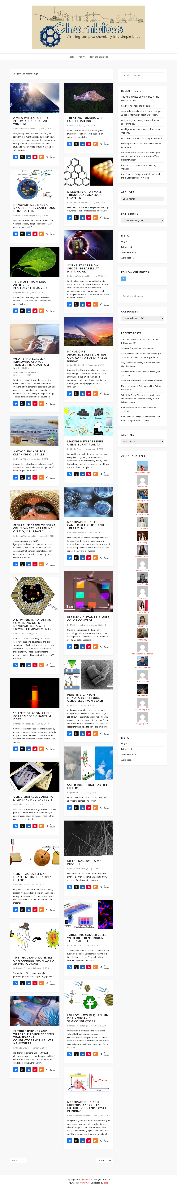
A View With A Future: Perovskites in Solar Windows (30, 121)
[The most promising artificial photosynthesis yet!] (34, 262)
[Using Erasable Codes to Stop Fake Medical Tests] (34, 777)
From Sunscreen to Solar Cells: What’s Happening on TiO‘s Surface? (34, 528)
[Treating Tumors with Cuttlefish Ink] (88, 98)
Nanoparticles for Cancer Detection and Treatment (85, 525)
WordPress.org (127, 257)
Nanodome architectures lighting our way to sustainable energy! (87, 356)
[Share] (15, 157)
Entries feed (126, 247)
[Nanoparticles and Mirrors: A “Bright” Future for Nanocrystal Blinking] (88, 1082)
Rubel (105, 1182)
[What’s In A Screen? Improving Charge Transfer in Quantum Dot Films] (34, 339)
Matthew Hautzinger (79, 625)
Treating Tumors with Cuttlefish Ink (86, 119)
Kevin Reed (21, 633)
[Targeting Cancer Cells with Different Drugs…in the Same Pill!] (88, 915)
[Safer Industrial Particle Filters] (88, 763)
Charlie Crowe (76, 449)
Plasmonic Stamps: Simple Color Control (88, 618)
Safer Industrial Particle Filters (88, 786)
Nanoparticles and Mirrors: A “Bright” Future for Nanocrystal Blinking (87, 1106)
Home (71, 57)
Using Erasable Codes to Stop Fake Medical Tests (33, 798)
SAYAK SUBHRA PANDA (81, 202)
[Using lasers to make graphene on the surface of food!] (34, 854)
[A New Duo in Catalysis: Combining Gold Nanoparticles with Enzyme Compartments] (34, 596)
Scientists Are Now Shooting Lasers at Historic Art (83, 268)
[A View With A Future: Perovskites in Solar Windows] (34, 98)
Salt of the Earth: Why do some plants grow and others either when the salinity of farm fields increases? (140, 156)
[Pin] (35, 157)
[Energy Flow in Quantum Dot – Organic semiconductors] (88, 995)
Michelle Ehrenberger (25, 215)
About (82, 57)
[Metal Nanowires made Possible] (88, 838)
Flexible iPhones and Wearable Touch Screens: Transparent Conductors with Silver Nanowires (34, 1037)
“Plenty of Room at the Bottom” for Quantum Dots (32, 716)
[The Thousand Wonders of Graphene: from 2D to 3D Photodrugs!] (34, 937)
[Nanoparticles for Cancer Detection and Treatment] (88, 502)
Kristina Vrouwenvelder (26, 128)
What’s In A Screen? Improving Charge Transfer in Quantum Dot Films (31, 363)
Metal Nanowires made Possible (86, 862)
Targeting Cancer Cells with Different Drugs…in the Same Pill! (88, 938)
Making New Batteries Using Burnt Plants (85, 443)
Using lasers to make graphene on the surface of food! (34, 877)
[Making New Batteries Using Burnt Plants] (88, 421)
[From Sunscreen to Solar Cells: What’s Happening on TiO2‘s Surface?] (34, 505)
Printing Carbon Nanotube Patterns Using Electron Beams (85, 697)
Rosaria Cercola (23, 968)
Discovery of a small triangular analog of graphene (85, 195)
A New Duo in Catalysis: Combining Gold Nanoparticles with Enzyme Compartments (32, 624)
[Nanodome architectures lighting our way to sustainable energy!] (88, 331)
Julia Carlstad (22, 292)
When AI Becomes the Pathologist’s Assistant (141, 138)
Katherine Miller (77, 532)
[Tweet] (22, 157)
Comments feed (128, 252)
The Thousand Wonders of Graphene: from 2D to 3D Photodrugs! (33, 960)
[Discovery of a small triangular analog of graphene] (88, 172)
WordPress (85, 1182)
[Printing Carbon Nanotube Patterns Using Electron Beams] (88, 674)
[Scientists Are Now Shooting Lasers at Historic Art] (88, 245)
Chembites (88, 1179)
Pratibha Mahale (77, 365)
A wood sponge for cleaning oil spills (29, 453)
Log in (124, 241)
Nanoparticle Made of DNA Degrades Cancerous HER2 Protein (34, 208)
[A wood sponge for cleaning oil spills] (34, 431)
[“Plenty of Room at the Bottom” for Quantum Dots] (34, 693)
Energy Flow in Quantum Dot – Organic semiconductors (88, 1018)
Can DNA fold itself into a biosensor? (137, 105)
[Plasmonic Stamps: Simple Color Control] (88, 591)
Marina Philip (76, 125)
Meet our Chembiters (99, 57)
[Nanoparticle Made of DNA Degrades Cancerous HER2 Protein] (34, 185)
